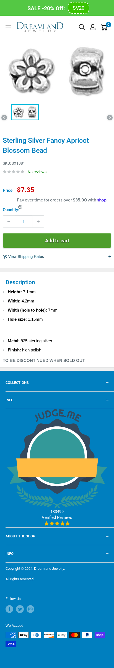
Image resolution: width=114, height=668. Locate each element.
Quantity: (11, 209)
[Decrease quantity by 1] (9, 221)
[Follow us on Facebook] (9, 609)
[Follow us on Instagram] (30, 609)
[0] (103, 27)
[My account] (92, 27)
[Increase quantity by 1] (38, 221)
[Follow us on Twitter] (20, 609)
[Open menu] (8, 27)
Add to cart (57, 241)
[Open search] (82, 27)
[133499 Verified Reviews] (57, 523)
